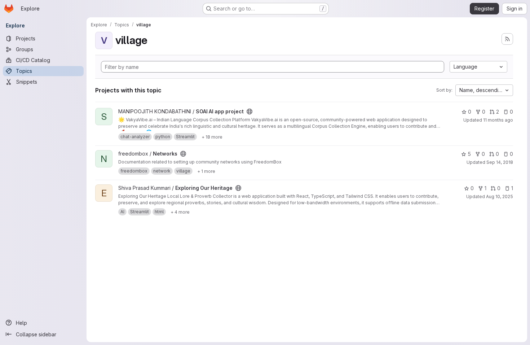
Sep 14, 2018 (499, 162)
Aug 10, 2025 (499, 196)
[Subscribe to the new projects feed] (507, 39)
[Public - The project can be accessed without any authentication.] (249, 111)
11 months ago (498, 120)
